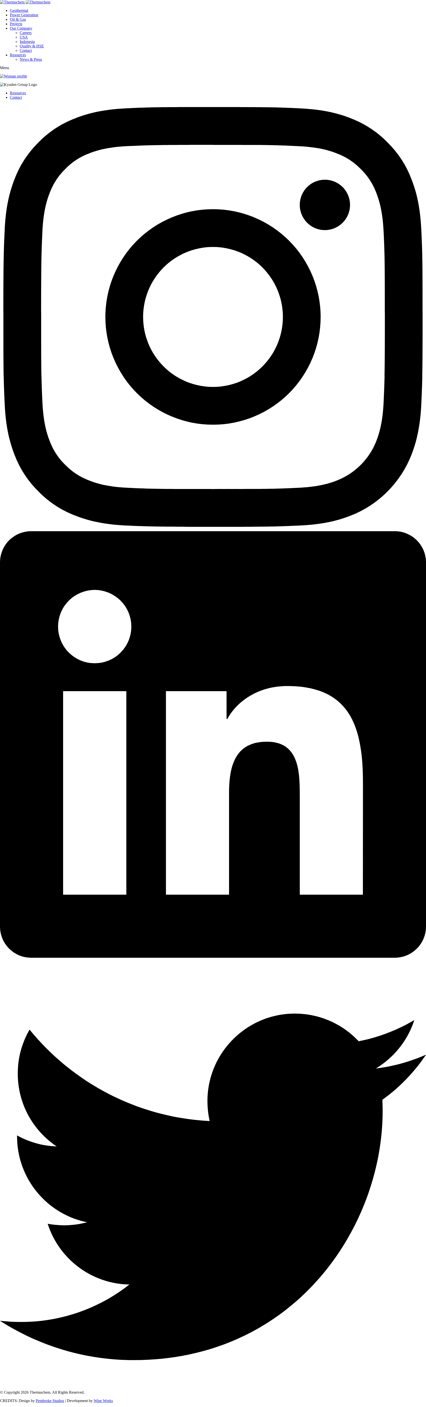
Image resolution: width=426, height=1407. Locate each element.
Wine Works (103, 1401)
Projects (16, 24)
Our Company (21, 28)
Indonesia (27, 41)
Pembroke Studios (50, 1401)
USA (24, 37)
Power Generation (24, 15)
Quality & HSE (32, 46)
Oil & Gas (18, 19)
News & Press (31, 59)
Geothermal (19, 10)
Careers (26, 33)
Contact (26, 50)
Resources (18, 55)
